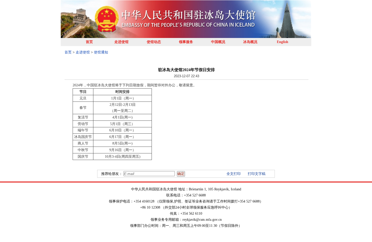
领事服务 (186, 42)
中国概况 (218, 42)
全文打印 (233, 174)
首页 (89, 42)
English (282, 42)
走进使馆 (121, 42)
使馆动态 (154, 42)
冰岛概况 (250, 42)
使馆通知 (101, 52)
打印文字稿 (256, 174)
